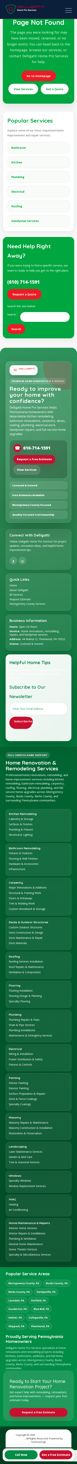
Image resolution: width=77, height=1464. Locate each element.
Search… (12, 314)
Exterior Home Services (23, 1228)
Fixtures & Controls (20, 1064)
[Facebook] (13, 560)
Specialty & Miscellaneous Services (30, 1254)
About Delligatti (19, 590)
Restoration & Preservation (25, 1133)
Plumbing (17, 177)
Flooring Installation (21, 990)
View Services (23, 89)
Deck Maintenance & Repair (26, 938)
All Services (16, 594)
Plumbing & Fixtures (21, 829)
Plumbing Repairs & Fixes (24, 1019)
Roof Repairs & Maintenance (26, 967)
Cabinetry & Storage (21, 819)
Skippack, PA (16, 1326)
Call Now (21, 1454)
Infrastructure (17, 869)
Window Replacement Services (27, 1186)
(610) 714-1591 (23, 282)
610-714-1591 (33, 448)
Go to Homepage (39, 76)
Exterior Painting (19, 1088)
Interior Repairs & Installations (27, 1233)
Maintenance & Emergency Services (30, 1035)
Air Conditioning (18, 1209)
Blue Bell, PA (41, 1309)
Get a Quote (54, 89)
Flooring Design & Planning (25, 996)
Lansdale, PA (16, 1300)
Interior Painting (18, 1083)
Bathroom (18, 147)
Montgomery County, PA (23, 1283)
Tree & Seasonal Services (24, 1162)
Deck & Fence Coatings (23, 1099)
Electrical (17, 191)
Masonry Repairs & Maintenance (28, 1122)
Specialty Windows (20, 1180)
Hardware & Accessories (23, 864)
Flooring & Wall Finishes (23, 858)
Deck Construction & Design (26, 932)
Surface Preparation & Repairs (27, 1093)
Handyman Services (25, 221)
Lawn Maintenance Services (25, 1151)
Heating (13, 1204)
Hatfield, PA (38, 1300)
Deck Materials (18, 943)
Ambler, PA (15, 1317)
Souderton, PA (17, 1309)
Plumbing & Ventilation (22, 1238)
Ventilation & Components (25, 972)
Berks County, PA (19, 1292)
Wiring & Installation (21, 1054)
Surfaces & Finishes (21, 824)
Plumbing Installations (22, 1030)
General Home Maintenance (26, 1244)
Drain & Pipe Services (22, 1025)
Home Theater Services (23, 1249)
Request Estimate (20, 599)
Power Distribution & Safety (26, 1059)
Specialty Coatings (20, 1104)
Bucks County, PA (57, 1283)
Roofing (16, 206)
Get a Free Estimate (56, 1454)
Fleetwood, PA (40, 1326)
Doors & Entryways (20, 898)
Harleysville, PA (46, 1292)
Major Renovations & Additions (28, 887)
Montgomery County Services (27, 604)
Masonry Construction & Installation (31, 1128)
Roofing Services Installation (26, 961)
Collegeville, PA (38, 1317)
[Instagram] (22, 560)
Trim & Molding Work (22, 903)
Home (13, 585)
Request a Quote (24, 294)
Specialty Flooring (19, 1001)
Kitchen (16, 162)
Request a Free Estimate (34, 459)
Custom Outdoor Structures (25, 927)
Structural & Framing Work (25, 893)
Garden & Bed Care (20, 1157)
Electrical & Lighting (21, 834)
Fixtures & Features (21, 853)
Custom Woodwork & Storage (27, 909)
